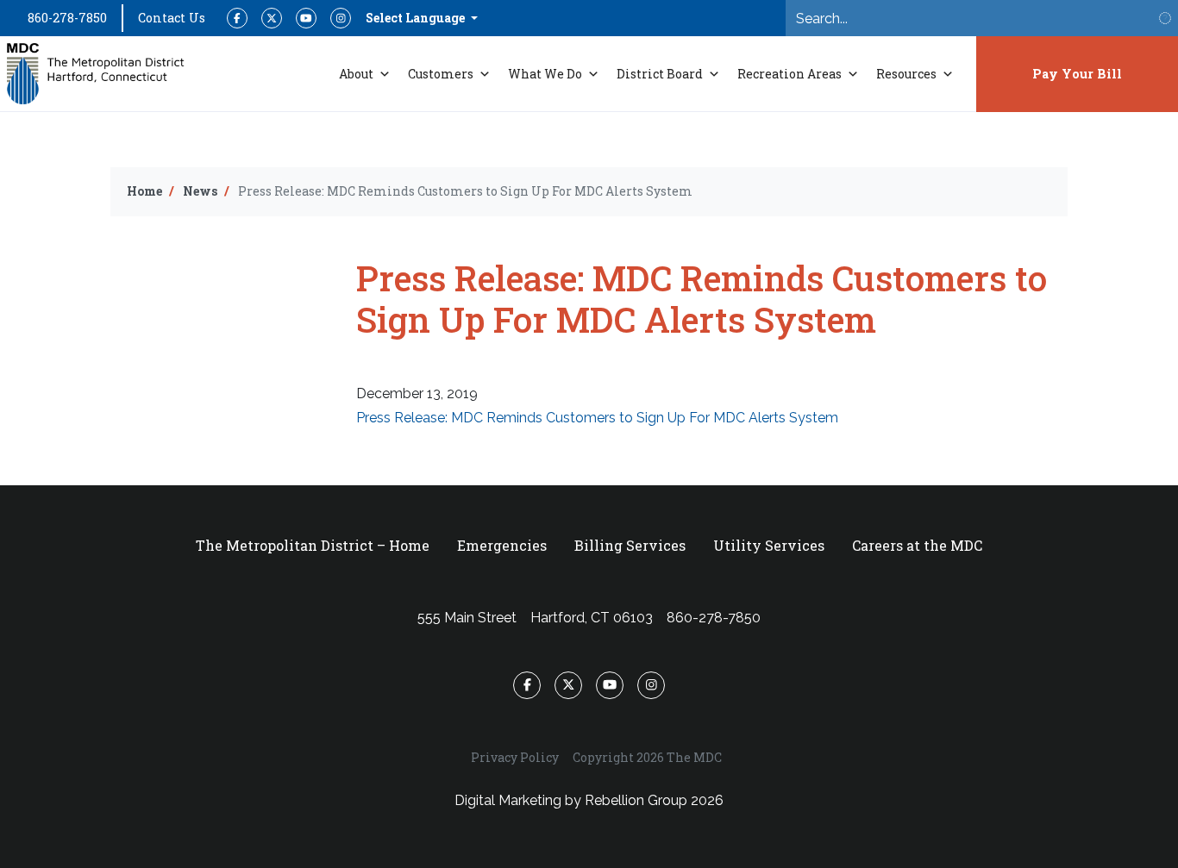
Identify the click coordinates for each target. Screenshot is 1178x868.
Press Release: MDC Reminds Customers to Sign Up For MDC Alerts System (597, 417)
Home (144, 191)
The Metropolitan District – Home (312, 545)
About (356, 74)
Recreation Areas (789, 74)
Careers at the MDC (917, 545)
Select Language (416, 17)
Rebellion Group (636, 800)
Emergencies (502, 545)
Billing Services (630, 545)
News (200, 191)
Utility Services (768, 545)
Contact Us (171, 17)
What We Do (545, 74)
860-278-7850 (67, 17)
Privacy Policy (515, 757)
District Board (660, 74)
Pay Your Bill (1077, 74)
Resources (906, 74)
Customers (440, 74)
